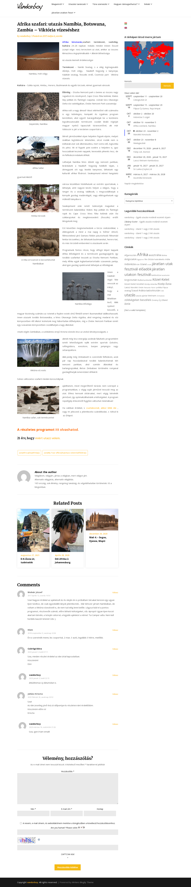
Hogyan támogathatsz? (125, 4)
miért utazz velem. (47, 438)
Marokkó (134, 287)
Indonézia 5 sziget (141, 117)
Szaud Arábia (138, 290)
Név (33, 809)
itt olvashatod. (67, 429)
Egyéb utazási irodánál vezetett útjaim (153, 217)
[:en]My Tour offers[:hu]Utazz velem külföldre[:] (65, 452)
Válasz (115, 592)
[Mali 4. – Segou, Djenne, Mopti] (102, 518)
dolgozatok (130, 259)
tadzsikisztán (153, 290)
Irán (138, 264)
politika (159, 287)
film (145, 259)
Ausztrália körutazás (142, 177)
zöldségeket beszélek (137, 300)
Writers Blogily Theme (83, 882)
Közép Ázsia (164, 283)
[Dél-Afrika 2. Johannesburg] (67, 529)
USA (162, 291)
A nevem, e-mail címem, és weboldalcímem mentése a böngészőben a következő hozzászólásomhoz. (69, 823)
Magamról (57, 4)
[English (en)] (125, 27)
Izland (143, 264)
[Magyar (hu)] (125, 23)
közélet (140, 284)
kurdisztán (147, 280)
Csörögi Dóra (35, 648)
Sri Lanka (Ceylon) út (142, 169)
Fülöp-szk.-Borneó (141, 151)
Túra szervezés (99, 4)
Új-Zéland (163, 300)
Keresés (128, 81)
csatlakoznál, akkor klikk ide (102, 407)
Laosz (127, 287)
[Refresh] (39, 839)
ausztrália (155, 255)
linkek (147, 4)
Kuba (140, 279)
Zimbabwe (161, 296)
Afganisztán (130, 255)
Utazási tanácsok (77, 4)
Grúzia (151, 259)
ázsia (127, 303)
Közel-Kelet (161, 279)
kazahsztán (165, 275)
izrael (149, 264)
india (167, 259)
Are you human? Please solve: (64, 827)
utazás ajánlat (141, 296)
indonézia (130, 264)
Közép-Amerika (151, 284)
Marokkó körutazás (142, 134)
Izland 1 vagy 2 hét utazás (147, 229)
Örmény (155, 300)
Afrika (142, 254)
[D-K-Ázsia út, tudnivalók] (33, 529)
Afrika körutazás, (72, 42)
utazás (129, 294)
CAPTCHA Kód (67, 854)
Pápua (165, 287)
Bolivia (164, 255)
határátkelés (159, 259)
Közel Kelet (130, 284)
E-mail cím (66, 809)
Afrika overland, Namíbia (144, 125)
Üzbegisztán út (140, 100)
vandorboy (25, 36)
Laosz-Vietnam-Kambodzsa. (146, 160)
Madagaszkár (139, 143)
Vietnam (152, 295)
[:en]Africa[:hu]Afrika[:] (29, 452)
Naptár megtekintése (134, 183)
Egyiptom (140, 259)
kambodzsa (156, 275)
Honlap (100, 809)
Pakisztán (147, 288)
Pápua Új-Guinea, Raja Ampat (146, 108)
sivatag (127, 290)
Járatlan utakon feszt (62, 12)
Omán (140, 287)
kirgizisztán (130, 279)
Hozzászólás (67, 771)
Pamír (153, 288)
